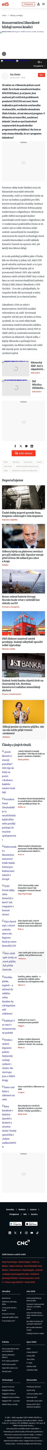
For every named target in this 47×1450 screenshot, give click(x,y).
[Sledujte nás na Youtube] (32, 1233)
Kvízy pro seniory (8, 1314)
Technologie (7, 1380)
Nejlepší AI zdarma (9, 1394)
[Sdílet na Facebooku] (15, 446)
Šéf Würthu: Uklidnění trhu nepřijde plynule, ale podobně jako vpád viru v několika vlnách (38, 385)
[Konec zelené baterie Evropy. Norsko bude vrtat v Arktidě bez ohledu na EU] (23, 581)
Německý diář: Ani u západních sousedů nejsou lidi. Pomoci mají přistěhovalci (37, 366)
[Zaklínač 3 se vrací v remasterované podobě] (9, 1027)
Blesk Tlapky (24, 1262)
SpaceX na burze (8, 1387)
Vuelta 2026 (30, 1282)
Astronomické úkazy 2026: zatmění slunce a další (35, 1315)
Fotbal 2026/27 (32, 1352)
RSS (25, 1214)
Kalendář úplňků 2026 (10, 1317)
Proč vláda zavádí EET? (10, 1361)
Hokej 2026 (31, 1356)
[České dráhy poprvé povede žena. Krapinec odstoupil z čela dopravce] (23, 497)
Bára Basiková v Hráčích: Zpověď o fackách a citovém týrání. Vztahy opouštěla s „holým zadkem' (30, 1108)
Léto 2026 (31, 1291)
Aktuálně (6, 1291)
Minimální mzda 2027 (34, 1401)
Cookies (38, 1434)
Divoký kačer (7, 1371)
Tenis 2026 (30, 1359)
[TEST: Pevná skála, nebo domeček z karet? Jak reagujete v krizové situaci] (9, 900)
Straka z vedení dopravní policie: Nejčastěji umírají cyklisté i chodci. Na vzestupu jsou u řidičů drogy (31, 1041)
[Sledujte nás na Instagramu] (26, 1233)
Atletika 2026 (31, 1366)
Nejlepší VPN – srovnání (11, 1401)
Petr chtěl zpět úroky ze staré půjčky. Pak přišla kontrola (31, 954)
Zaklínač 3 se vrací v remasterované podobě (28, 1021)
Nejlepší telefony (8, 1390)
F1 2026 (29, 1363)
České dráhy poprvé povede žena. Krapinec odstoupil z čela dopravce (22, 514)
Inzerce (33, 1209)
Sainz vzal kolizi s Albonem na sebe (31, 1087)
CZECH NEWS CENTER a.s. (32, 1417)
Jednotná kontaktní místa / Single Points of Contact (23, 1441)
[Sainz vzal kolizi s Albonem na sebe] (9, 1093)
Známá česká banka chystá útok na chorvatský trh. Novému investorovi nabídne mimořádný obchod (22, 685)
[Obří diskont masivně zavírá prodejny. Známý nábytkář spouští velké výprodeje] (23, 623)
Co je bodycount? (8, 1321)
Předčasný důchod (33, 1387)
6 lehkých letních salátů (35, 1333)
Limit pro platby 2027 (34, 1394)
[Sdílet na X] (21, 446)
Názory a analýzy (16, 15)
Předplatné (14, 1214)
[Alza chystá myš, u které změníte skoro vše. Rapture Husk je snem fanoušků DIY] (9, 934)
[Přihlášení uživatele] (38, 4)
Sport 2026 (31, 1342)
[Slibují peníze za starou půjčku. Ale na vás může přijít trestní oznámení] (23, 712)
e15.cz (4, 15)
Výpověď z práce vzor (10, 1368)
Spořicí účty (31, 1390)
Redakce (22, 1209)
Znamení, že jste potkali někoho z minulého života (35, 1306)
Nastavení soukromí (14, 1437)
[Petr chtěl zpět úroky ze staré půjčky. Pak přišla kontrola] (10, 961)
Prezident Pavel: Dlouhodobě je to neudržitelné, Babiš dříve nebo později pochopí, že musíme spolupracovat (31, 801)
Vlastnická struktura (31, 1437)
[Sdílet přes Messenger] (26, 446)
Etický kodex (10, 1444)
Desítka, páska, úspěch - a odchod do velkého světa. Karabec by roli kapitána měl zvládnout (30, 979)
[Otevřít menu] (43, 4)
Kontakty (10, 1209)
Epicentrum (6, 1298)
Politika (5, 1342)
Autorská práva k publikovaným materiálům (22, 1428)
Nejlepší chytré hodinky (11, 1397)
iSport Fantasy (16, 1266)
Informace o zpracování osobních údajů (19, 1434)
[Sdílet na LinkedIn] (32, 446)
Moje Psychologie (9, 1262)
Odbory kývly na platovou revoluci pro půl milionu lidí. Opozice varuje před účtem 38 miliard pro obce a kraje (22, 556)
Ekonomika (32, 1380)
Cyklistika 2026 (32, 1370)
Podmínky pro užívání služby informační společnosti (23, 1431)
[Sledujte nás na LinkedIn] (10, 1233)
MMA (29, 1349)
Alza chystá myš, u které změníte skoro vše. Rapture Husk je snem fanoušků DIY (30, 923)
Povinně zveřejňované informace (29, 1444)
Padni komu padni (9, 1364)
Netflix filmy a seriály (10, 1404)
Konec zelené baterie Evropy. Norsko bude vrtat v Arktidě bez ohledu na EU (21, 600)
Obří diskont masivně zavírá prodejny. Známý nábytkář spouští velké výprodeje (22, 642)
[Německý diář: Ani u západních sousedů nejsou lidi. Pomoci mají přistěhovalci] (15, 368)
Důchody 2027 (32, 1397)
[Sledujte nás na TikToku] (37, 1233)
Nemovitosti (15, 1270)
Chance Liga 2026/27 (14, 1282)
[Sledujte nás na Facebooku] (21, 1233)
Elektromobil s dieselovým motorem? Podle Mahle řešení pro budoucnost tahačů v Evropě (31, 848)
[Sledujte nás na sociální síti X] (15, 1233)
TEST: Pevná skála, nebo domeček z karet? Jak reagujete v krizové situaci (29, 888)
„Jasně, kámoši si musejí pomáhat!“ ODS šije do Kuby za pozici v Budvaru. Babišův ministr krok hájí (31, 753)
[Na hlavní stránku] (5, 4)
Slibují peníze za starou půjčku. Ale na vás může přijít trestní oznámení (23, 730)
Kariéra (34, 1214)
